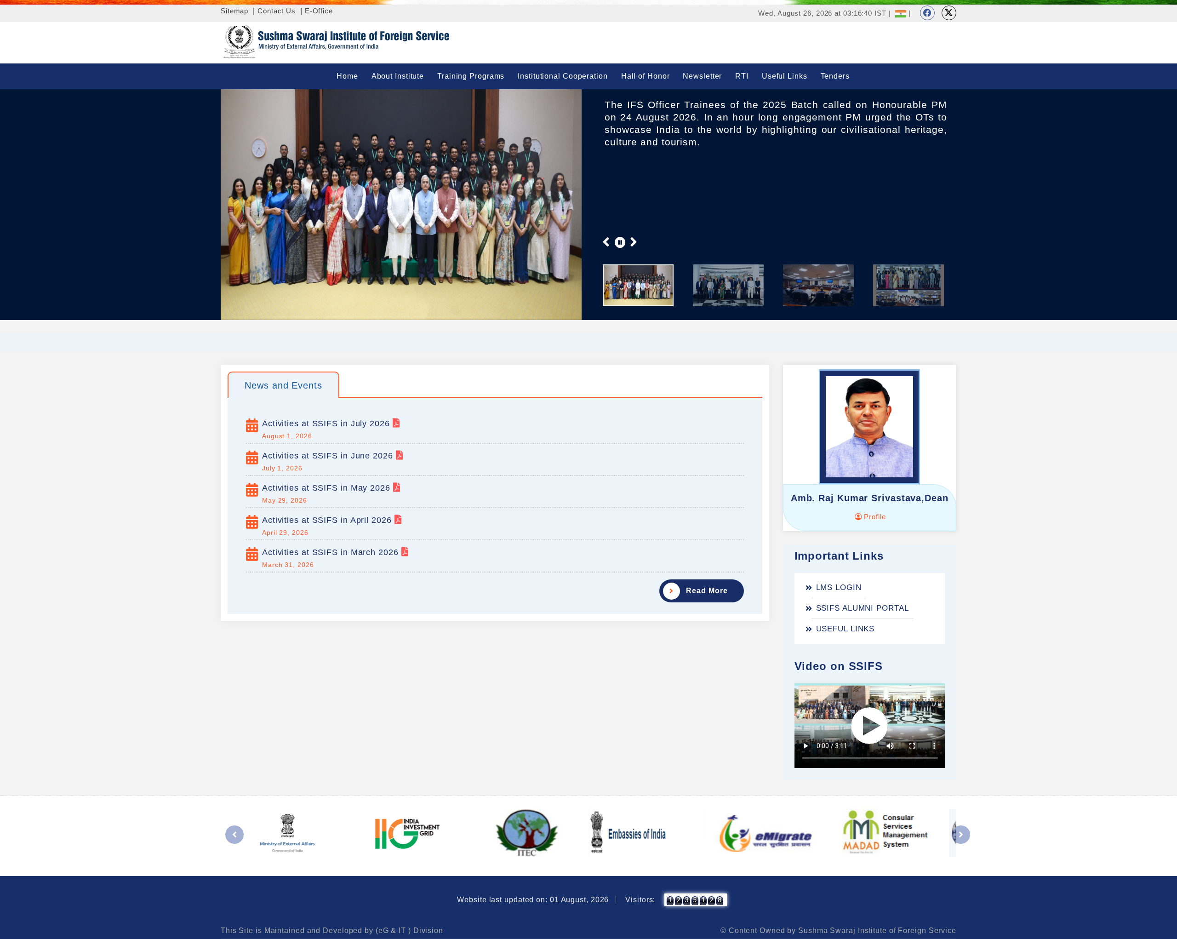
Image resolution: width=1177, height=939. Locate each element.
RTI (741, 76)
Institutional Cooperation (563, 76)
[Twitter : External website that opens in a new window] (949, 13)
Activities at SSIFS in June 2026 (329, 455)
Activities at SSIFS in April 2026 (328, 520)
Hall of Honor (645, 76)
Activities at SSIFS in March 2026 (331, 552)
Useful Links (784, 76)
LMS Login (839, 587)
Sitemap (234, 11)
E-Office (319, 11)
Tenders (835, 76)
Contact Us (276, 11)
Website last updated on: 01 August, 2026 (533, 900)
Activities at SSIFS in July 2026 (327, 423)
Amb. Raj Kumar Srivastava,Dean (869, 498)
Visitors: (640, 900)
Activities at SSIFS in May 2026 (327, 487)
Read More (706, 591)
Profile (874, 517)
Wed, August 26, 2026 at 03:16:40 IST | (824, 13)
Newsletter (702, 76)
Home (347, 76)
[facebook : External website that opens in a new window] (927, 13)
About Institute (397, 76)
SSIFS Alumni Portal (862, 608)
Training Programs (470, 76)
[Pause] (620, 242)
